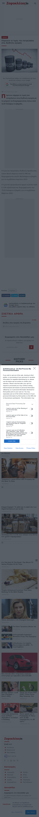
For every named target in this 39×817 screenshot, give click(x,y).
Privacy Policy (30, 448)
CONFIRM (12, 441)
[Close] (35, 369)
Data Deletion (8, 448)
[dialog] (19, 408)
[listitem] (19, 404)
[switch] (31, 409)
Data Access (19, 448)
